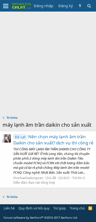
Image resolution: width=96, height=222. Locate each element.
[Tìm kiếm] (88, 6)
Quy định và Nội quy (34, 208)
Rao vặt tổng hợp (41, 182)
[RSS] (90, 208)
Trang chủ (77, 208)
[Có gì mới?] (80, 6)
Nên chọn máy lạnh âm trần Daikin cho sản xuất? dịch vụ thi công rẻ (53, 140)
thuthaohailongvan (28, 177)
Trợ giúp (59, 208)
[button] (5, 6)
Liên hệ (9, 208)
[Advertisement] (48, 62)
